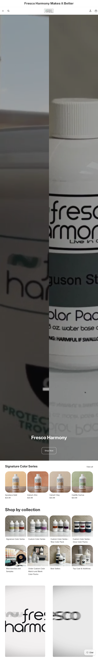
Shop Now (49, 451)
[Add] (22, 488)
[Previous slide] (8, 482)
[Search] (8, 11)
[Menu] (3, 11)
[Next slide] (23, 482)
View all (90, 467)
